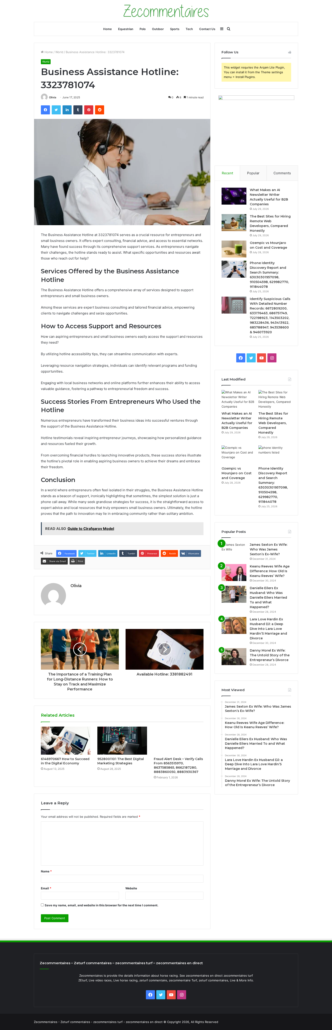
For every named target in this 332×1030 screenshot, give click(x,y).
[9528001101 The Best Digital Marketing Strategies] (122, 741)
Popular (253, 173)
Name (46, 871)
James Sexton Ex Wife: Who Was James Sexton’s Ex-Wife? (268, 549)
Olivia (52, 97)
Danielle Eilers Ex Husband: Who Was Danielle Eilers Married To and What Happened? (268, 597)
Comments (282, 173)
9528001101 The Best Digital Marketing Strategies (120, 761)
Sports (174, 29)
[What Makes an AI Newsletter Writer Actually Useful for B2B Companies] (234, 196)
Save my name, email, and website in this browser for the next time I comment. (101, 905)
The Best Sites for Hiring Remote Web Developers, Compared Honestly (273, 423)
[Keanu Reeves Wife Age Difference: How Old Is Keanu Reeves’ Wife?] (234, 572)
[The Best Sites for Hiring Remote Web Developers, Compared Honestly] (234, 222)
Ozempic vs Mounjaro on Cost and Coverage (237, 473)
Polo (143, 29)
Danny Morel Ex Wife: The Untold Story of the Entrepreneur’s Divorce (270, 655)
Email (46, 888)
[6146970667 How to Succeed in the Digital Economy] (66, 741)
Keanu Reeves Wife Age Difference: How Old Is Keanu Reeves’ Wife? (270, 571)
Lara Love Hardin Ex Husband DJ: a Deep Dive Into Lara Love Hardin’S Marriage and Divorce (268, 628)
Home (107, 29)
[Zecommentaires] (166, 11)
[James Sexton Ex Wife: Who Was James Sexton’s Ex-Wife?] (234, 550)
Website (131, 888)
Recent (227, 173)
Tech (189, 29)
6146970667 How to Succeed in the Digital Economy (65, 761)
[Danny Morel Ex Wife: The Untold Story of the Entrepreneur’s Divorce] (234, 656)
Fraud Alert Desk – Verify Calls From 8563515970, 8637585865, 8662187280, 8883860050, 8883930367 (178, 765)
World (59, 52)
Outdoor (158, 29)
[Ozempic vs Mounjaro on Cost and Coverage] (234, 249)
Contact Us (207, 29)
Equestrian (125, 29)
